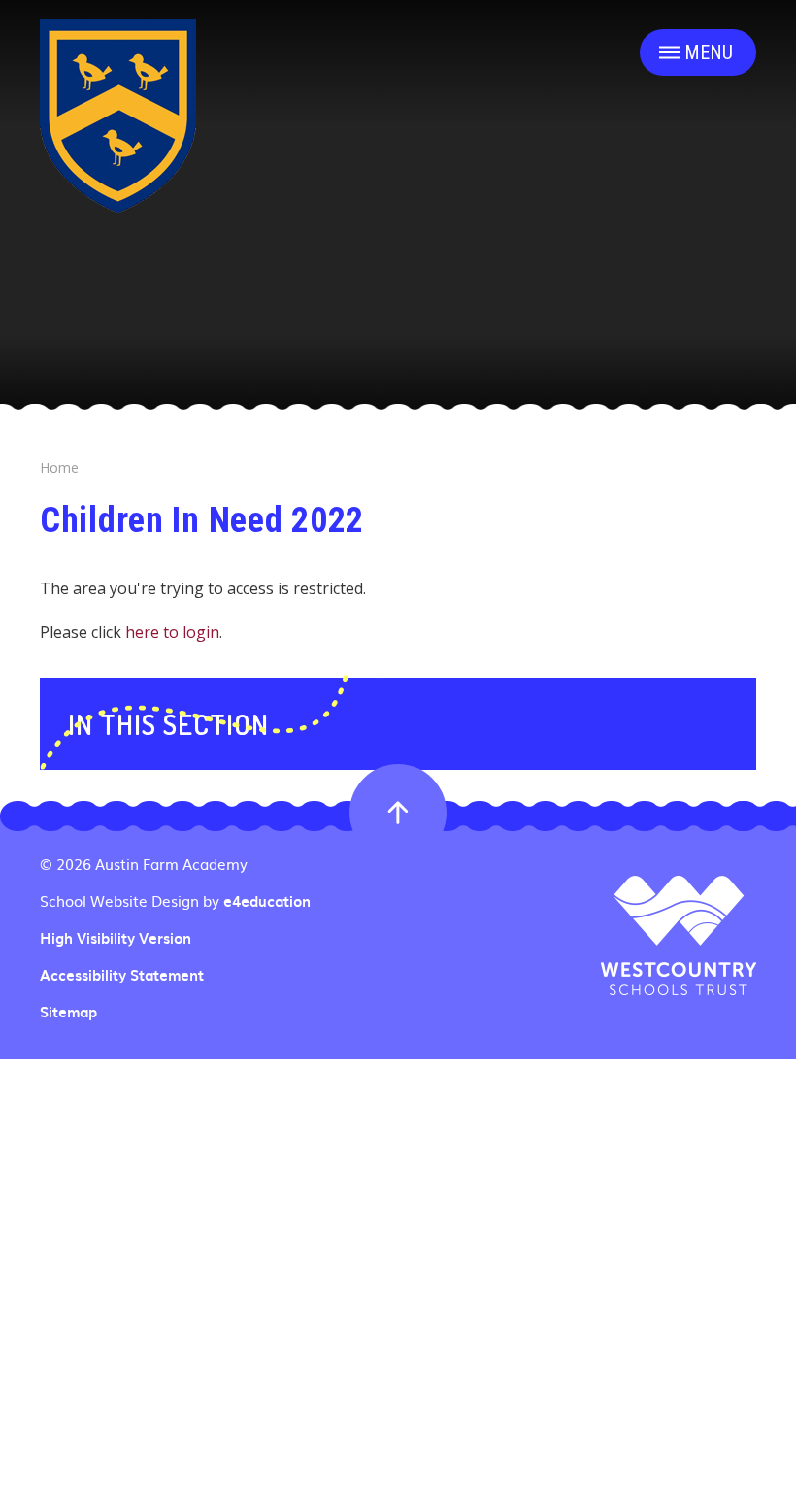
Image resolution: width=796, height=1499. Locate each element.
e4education (267, 901)
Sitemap (68, 1011)
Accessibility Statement (122, 974)
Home (59, 467)
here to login (172, 632)
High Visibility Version (115, 938)
